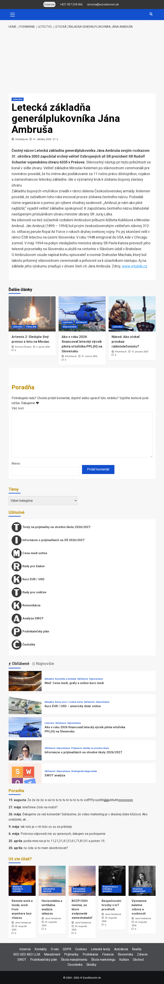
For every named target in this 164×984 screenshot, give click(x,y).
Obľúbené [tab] (20, 663)
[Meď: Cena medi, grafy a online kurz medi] (25, 687)
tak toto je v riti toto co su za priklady (46, 827)
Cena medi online (34, 553)
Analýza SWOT (33, 618)
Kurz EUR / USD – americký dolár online (73, 706)
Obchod (138, 960)
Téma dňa (31, 326)
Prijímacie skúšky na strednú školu (90, 748)
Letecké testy (100, 949)
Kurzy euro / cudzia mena (69, 702)
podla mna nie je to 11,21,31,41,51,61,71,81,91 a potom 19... (65, 841)
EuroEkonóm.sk (92, 977)
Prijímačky (71, 954)
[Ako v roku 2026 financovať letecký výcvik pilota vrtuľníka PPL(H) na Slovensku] (82, 313)
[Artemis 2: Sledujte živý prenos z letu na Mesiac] (32, 313)
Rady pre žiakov (33, 566)
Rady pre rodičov (34, 592)
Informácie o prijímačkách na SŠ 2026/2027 (53, 540)
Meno (16, 463)
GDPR (67, 949)
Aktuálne (49, 679)
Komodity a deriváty (65, 679)
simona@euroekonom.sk (103, 4)
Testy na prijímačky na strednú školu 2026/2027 (56, 527)
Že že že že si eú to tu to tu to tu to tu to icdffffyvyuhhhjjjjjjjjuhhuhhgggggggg (80, 800)
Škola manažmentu (74, 960)
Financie (108, 954)
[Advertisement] (82, 61)
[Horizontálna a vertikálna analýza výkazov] (52, 881)
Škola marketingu (103, 960)
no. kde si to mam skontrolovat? (46, 848)
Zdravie (142, 954)
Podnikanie (90, 954)
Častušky (28, 644)
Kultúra (124, 960)
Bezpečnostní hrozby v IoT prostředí (111, 905)
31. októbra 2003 (42, 139)
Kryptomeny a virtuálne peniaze (110, 888)
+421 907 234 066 (71, 4)
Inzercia (25, 949)
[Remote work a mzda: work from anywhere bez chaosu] (22, 881)
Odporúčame (70, 326)
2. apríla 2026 (43, 347)
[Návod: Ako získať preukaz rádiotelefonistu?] (132, 313)
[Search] (151, 14)
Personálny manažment (79, 890)
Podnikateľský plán (35, 631)
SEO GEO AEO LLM (26, 954)
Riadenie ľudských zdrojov (18, 888)
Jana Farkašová (23, 922)
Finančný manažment (139, 890)
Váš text (18, 408)
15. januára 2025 (139, 351)
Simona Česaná (23, 347)
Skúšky (91, 965)
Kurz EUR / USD (33, 579)
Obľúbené (81, 322)
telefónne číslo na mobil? (40, 807)
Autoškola (121, 949)
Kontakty (41, 949)
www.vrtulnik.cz (134, 266)
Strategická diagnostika (84, 771)
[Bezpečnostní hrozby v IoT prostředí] (112, 881)
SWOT (21, 960)
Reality (137, 949)
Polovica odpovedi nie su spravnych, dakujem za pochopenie (63, 834)
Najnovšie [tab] (44, 663)
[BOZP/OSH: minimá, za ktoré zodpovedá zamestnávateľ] (82, 881)
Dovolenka (75, 965)
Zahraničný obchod (49, 890)
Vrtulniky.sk (21, 139)
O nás (55, 949)
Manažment (52, 954)
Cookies (81, 949)
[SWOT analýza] (25, 780)
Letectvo (17, 99)
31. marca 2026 (89, 356)
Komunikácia (31, 605)
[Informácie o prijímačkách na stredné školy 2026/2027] (25, 757)
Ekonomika (125, 954)
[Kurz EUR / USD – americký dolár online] (25, 710)
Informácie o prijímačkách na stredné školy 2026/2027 (83, 752)
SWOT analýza (55, 775)
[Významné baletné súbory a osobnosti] (142, 881)
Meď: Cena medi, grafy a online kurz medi (74, 683)
